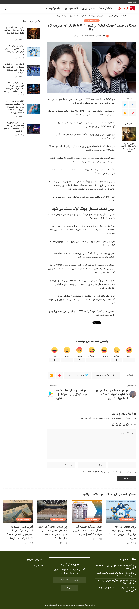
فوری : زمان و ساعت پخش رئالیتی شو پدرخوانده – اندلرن (128, 147)
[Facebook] (132, 104)
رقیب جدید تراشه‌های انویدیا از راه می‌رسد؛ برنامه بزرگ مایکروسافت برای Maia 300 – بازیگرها (14, 87)
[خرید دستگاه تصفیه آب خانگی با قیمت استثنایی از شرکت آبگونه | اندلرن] (87, 511)
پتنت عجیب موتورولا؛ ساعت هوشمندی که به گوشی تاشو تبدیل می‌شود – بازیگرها (13, 127)
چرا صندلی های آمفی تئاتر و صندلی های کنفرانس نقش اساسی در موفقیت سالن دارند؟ (52, 533)
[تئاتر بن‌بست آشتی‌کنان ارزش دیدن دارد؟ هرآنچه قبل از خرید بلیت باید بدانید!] (33, 33)
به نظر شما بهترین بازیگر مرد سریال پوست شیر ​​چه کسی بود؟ (115, 582)
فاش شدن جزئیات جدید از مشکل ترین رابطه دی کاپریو (116, 589)
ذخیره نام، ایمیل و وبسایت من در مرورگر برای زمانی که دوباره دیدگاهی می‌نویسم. (106, 471)
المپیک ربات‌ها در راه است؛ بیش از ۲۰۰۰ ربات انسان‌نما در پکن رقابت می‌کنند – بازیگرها (13, 68)
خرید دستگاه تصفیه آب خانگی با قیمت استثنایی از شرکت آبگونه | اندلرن (87, 531)
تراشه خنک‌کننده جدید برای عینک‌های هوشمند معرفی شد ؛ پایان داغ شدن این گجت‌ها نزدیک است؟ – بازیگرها (14, 107)
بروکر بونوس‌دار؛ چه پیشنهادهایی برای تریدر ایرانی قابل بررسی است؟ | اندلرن (14, 50)
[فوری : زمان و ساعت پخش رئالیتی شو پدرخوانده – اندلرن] (129, 134)
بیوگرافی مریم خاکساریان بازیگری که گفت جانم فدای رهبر (115, 567)
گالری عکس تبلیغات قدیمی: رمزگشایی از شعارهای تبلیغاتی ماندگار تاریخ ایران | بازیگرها (19, 533)
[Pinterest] (132, 112)
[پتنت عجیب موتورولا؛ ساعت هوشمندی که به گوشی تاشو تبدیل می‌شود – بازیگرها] (33, 129)
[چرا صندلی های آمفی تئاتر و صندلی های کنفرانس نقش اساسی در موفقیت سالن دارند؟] (52, 511)
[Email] (125, 112)
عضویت (69, 587)
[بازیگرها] (126, 8)
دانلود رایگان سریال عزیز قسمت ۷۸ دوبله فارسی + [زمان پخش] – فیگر (115, 574)
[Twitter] (125, 104)
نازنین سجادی (100, 35)
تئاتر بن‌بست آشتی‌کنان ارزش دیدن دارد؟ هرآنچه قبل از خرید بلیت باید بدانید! (14, 31)
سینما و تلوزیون (92, 20)
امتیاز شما (133, 424)
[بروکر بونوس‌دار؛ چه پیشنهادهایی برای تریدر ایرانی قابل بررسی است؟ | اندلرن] (33, 52)
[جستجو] (6, 8)
